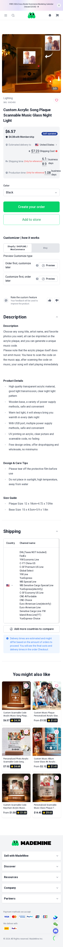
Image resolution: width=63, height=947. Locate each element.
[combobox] (31, 192)
